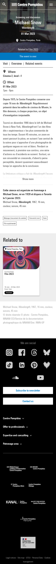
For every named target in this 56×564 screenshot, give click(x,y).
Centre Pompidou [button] (12, 418)
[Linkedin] (22, 366)
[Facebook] (22, 353)
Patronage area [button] (11, 443)
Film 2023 (33, 49)
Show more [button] (28, 179)
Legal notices (11, 557)
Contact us (28, 401)
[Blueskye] (46, 353)
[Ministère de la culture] (28, 542)
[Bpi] (18, 470)
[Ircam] (39, 470)
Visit (5, 63)
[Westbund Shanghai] (40, 504)
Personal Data (37, 557)
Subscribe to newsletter (28, 390)
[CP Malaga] (37, 487)
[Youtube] (40, 378)
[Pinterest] (34, 366)
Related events (33, 63)
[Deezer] (46, 366)
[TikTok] (9, 366)
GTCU (28, 557)
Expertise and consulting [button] (16, 435)
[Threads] (34, 353)
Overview (16, 63)
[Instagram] (9, 353)
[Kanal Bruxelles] (18, 504)
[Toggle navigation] (51, 4)
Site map (21, 557)
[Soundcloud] (15, 378)
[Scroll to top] (49, 557)
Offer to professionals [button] (14, 426)
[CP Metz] (20, 487)
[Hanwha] (28, 522)
